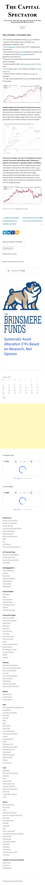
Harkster (5, 573)
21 (26, 390)
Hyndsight (6, 826)
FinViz (4, 778)
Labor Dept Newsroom (10, 536)
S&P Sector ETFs (8, 744)
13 (20, 388)
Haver (5, 641)
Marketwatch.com (8, 605)
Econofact (6, 634)
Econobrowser (7, 631)
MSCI (4, 723)
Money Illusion (7, 647)
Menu (22, 27)
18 (9, 390)
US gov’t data (7, 763)
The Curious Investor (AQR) (11, 668)
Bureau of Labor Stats (10, 523)
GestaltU (5, 823)
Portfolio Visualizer (9, 786)
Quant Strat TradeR (9, 841)
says (25, 112)
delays (10, 59)
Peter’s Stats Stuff (8, 831)
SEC (4, 541)
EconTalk (6, 673)
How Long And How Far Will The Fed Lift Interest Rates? (32, 221)
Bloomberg (6, 594)
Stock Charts (7, 752)
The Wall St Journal (9, 610)
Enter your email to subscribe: (12, 242)
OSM (4, 828)
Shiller (5, 741)
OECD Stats (6, 728)
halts (33, 42)
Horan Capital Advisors (10, 644)
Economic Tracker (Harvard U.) (12, 815)
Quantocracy (7, 839)
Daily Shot (6, 628)
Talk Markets (7, 586)
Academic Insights (8, 618)
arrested (29, 40)
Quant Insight (7, 836)
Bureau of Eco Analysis (10, 520)
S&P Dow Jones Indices (10, 747)
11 (9, 388)
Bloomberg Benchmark (10, 665)
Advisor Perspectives (10, 620)
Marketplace (7, 681)
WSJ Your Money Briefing (11, 686)
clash (21, 52)
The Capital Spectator (22, 10)
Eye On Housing (8, 639)
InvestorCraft (7, 781)
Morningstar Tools (9, 784)
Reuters (5, 607)
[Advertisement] (22, 426)
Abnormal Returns (9, 570)
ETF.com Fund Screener (10, 773)
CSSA (4, 810)
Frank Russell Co (8, 739)
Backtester (6, 770)
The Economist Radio (9, 670)
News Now (6, 576)
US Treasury (7, 544)
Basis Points (7, 623)
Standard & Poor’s (9, 749)
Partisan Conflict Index (10, 734)
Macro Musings (8, 678)
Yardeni (5, 657)
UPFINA (5, 655)
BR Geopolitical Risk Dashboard (13, 707)
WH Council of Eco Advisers (12, 547)
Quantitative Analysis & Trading (13, 834)
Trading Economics (9, 755)
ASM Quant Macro (9, 805)
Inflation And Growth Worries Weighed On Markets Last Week (11, 221)
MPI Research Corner (10, 649)
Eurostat (5, 718)
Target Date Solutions (10, 794)
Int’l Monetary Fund (9, 557)
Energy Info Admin (9, 531)
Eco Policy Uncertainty (10, 713)
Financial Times (8, 602)
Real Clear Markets (9, 578)
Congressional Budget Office (12, 528)
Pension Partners (8, 652)
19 (15, 390)
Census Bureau (8, 526)
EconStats (6, 715)
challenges (11, 47)
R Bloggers (6, 847)
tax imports (24, 54)
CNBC (4, 597)
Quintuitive (6, 844)
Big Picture (6, 626)
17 (3, 390)
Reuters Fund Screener (10, 789)
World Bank (6, 563)
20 (20, 390)
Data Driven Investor (9, 813)
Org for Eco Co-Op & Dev (11, 560)
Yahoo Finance (7, 699)
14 (26, 388)
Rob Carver (6, 807)
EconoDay (6, 865)
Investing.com (7, 697)
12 (15, 388)
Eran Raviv (6, 818)
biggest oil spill (28, 64)
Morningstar (7, 726)
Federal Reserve (8, 534)
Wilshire (5, 760)
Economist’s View (8, 636)
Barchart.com (7, 694)
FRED (4, 720)
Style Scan (6, 791)
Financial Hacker (8, 820)
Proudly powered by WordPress (12, 881)
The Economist (7, 599)
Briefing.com (7, 863)
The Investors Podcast (10, 676)
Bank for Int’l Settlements (11, 555)
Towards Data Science (10, 852)
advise (38, 168)
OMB (4, 539)
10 (3, 388)
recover (33, 74)
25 (9, 393)
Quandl (5, 736)
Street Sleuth (7, 584)
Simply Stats (7, 849)
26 (15, 393)
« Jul (4, 397)
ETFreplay (6, 776)
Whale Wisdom (8, 757)
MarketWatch (7, 868)
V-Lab (4, 797)
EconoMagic (6, 710)
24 (3, 393)
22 (32, 390)
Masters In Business (9, 684)
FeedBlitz (14, 254)
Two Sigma (6, 855)
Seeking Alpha (7, 581)
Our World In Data (8, 731)
